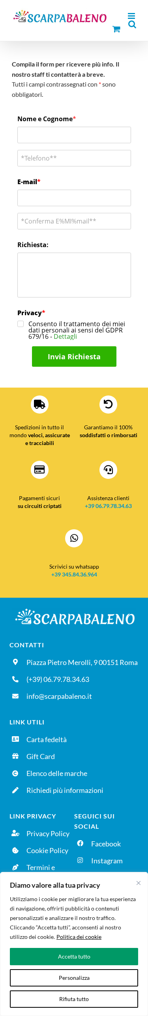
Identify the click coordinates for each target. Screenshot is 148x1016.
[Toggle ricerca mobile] (132, 24)
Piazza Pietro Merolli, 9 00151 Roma (82, 662)
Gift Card (40, 756)
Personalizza (74, 977)
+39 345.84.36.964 (74, 574)
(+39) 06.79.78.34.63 (57, 679)
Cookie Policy (47, 850)
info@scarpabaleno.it (59, 696)
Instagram (107, 860)
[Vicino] (138, 883)
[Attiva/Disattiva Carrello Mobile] (116, 29)
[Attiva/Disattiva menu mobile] (132, 16)
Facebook (106, 843)
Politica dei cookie (78, 936)
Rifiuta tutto (74, 999)
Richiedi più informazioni (64, 790)
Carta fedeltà (46, 739)
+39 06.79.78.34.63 (108, 505)
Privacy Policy (47, 833)
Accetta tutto (74, 956)
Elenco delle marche (56, 773)
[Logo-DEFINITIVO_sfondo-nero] (74, 609)
